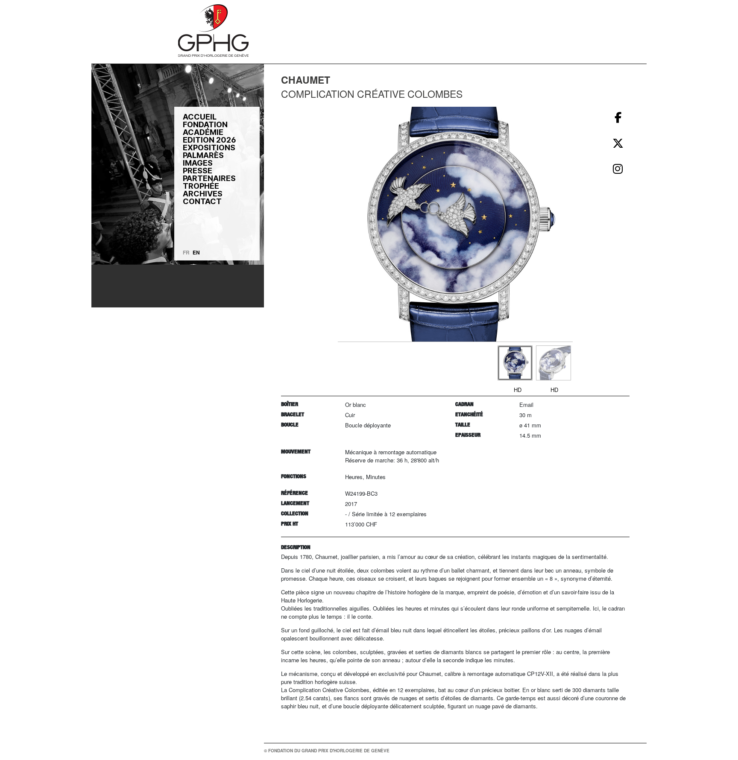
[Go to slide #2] (553, 363)
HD (517, 390)
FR (186, 252)
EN (196, 252)
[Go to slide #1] (515, 363)
